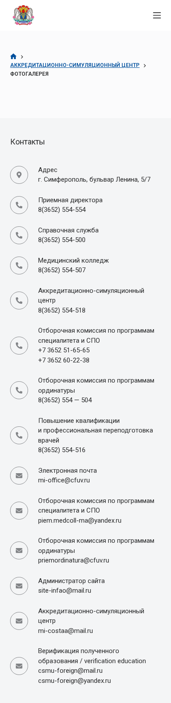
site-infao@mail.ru (64, 590)
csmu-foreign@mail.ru (70, 671)
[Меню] (157, 15)
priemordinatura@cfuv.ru (73, 560)
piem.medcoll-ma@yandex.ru (79, 520)
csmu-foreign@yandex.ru (74, 681)
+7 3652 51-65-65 (63, 350)
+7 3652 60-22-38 (63, 360)
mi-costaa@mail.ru (65, 631)
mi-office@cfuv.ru (64, 480)
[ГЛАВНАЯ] (13, 56)
